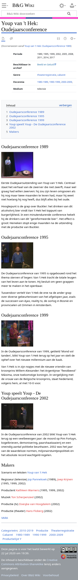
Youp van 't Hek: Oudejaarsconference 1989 (47, 46)
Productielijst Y (12, 539)
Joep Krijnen (65, 479)
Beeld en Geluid (45, 64)
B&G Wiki (23, 5)
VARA (4, 518)
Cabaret (8, 534)
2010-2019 (26, 530)
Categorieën (9, 530)
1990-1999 (54, 82)
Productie (42, 530)
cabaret (61, 74)
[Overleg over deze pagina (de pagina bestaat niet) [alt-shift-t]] (11, 39)
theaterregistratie (46, 74)
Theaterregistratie (62, 530)
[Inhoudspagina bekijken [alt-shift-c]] (3, 39)
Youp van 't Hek (37, 472)
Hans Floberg (34, 511)
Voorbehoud (51, 575)
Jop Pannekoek (37, 479)
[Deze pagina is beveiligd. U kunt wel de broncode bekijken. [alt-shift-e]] (59, 39)
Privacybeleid (10, 575)
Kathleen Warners (27, 490)
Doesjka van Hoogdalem (35, 504)
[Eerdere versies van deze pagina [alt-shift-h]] (65, 39)
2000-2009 (66, 82)
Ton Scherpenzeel (22, 497)
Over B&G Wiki (30, 575)
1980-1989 (42, 82)
